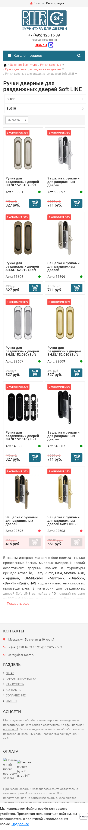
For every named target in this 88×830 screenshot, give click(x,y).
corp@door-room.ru (21, 655)
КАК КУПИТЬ (15, 684)
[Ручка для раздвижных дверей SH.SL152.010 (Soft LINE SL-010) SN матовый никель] (23, 153)
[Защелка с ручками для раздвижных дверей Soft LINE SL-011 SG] (64, 492)
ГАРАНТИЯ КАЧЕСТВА (21, 678)
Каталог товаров (27, 55)
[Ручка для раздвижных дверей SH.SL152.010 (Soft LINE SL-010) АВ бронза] (23, 238)
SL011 (11, 99)
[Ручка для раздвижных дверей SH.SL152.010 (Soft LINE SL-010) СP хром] (23, 322)
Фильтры (14, 120)
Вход (37, 3)
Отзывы (41, 45)
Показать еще (17, 603)
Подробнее (20, 824)
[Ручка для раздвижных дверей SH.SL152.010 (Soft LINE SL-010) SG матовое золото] (64, 322)
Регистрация (55, 3)
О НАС (10, 673)
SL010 (11, 109)
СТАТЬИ (11, 701)
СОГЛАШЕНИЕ (16, 695)
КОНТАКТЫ (13, 690)
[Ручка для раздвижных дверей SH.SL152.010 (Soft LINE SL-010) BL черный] (23, 407)
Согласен (83, 816)
